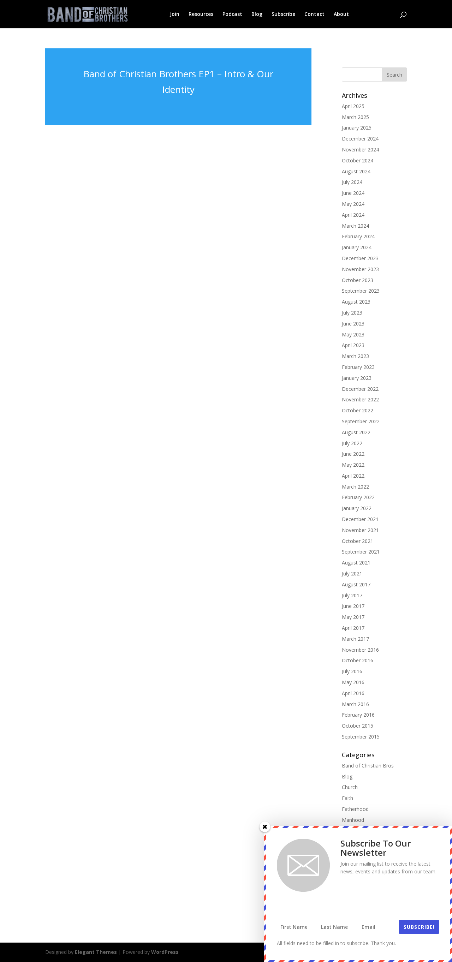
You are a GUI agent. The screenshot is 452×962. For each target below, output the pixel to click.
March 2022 (355, 486)
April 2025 (353, 106)
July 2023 (352, 312)
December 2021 (360, 519)
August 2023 (356, 301)
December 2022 (360, 389)
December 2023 (360, 258)
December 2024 (360, 138)
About (341, 14)
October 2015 (357, 725)
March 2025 (355, 117)
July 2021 (352, 573)
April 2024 (353, 214)
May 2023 (353, 334)
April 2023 (353, 345)
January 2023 (356, 378)
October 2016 (357, 660)
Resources (201, 14)
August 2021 (356, 562)
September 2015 (361, 736)
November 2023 (360, 269)
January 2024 (356, 247)
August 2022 (356, 432)
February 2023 (358, 367)
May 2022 (353, 464)
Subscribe (283, 14)
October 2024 (357, 160)
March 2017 (355, 638)
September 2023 (361, 290)
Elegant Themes (96, 952)
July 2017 (352, 595)
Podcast (232, 14)
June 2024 (353, 193)
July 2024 (352, 182)
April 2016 (353, 693)
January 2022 (356, 508)
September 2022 (361, 421)
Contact (314, 14)
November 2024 (360, 149)
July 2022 (352, 443)
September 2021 (361, 551)
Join (174, 14)
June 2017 (353, 606)
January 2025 (356, 127)
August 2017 (356, 584)
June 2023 (353, 323)
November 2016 (360, 649)
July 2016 (352, 671)
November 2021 (360, 530)
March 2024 (355, 225)
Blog (256, 14)
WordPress (165, 952)
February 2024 (358, 236)
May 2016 (353, 682)
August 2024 (356, 171)
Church (350, 787)
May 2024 (353, 204)
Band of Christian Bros (368, 765)
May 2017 (353, 617)
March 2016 (355, 704)
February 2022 (358, 497)
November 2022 (360, 399)
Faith (347, 798)
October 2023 (357, 280)
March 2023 (355, 356)
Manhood (353, 820)
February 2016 (358, 714)
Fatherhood (355, 809)
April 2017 (353, 628)
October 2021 (357, 541)
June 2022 (353, 453)
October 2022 (357, 410)
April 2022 (353, 475)
